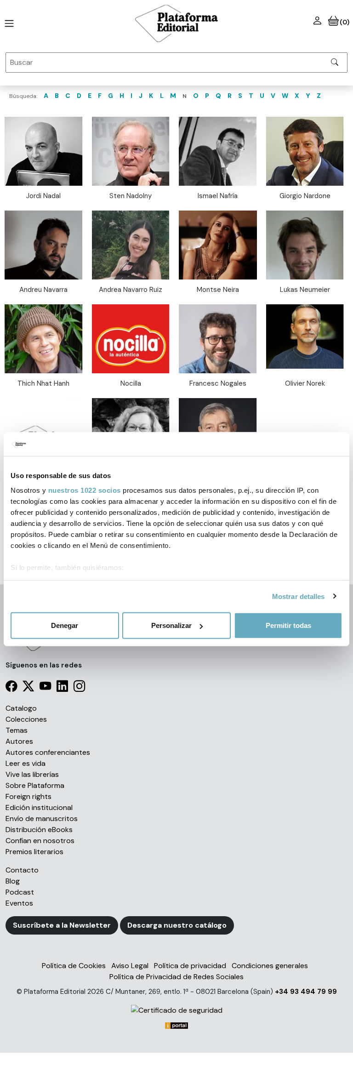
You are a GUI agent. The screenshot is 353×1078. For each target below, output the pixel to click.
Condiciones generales (270, 965)
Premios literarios (34, 851)
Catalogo (21, 708)
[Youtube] (45, 688)
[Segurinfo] (176, 1010)
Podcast (20, 892)
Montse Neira (218, 289)
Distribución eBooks (39, 829)
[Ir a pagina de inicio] (7, 23)
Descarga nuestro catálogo (177, 925)
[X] (28, 688)
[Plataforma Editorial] (176, 23)
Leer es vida (26, 763)
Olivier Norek (305, 383)
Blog (13, 881)
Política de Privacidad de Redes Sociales (176, 976)
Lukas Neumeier (305, 289)
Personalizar (171, 625)
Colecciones (26, 719)
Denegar (64, 625)
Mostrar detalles (298, 596)
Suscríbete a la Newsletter (62, 925)
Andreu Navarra (43, 289)
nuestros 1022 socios (84, 490)
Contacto (22, 870)
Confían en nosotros (40, 840)
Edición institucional (39, 807)
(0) (344, 22)
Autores (19, 741)
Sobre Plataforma (35, 785)
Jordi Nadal (43, 195)
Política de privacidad (190, 965)
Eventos (19, 903)
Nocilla (130, 383)
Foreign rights (28, 796)
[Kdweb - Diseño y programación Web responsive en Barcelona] (176, 1025)
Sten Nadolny (130, 195)
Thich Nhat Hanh (43, 383)
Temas (17, 730)
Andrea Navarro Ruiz (130, 289)
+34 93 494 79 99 (306, 991)
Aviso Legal (129, 965)
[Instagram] (79, 688)
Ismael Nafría (218, 195)
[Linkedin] (62, 688)
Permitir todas (288, 625)
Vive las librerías (32, 774)
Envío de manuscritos (42, 818)
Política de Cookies (74, 965)
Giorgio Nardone (304, 195)
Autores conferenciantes (48, 752)
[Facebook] (11, 688)
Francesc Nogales (217, 383)
